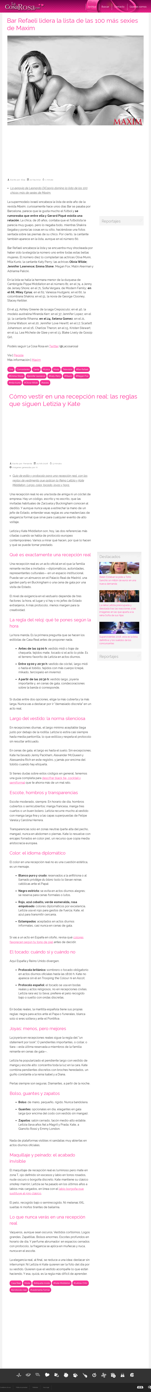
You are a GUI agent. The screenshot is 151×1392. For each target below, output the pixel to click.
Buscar (105, 6)
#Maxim (68, 376)
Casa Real (16, 1283)
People (19, 355)
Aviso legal (46, 1387)
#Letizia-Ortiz (80, 1283)
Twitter (54, 346)
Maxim (36, 360)
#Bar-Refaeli (82, 369)
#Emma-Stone (16, 376)
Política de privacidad (21, 1387)
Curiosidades (23, 369)
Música (46, 369)
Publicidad (35, 1387)
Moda (56, 369)
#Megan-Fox (82, 376)
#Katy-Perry (55, 376)
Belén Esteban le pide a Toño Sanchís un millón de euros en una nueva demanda (117, 580)
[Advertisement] (79, 150)
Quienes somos (138, 6)
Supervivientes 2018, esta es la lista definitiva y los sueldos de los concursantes (118, 640)
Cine (11, 369)
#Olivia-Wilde (31, 382)
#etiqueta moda (42, 1283)
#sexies (45, 382)
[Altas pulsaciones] (19, 1375)
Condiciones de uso (5, 1387)
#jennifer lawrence (36, 376)
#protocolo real (19, 1290)
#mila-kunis (14, 382)
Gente (36, 369)
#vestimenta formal (40, 1290)
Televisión (67, 369)
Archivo (92, 6)
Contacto (119, 6)
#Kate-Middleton (61, 1283)
